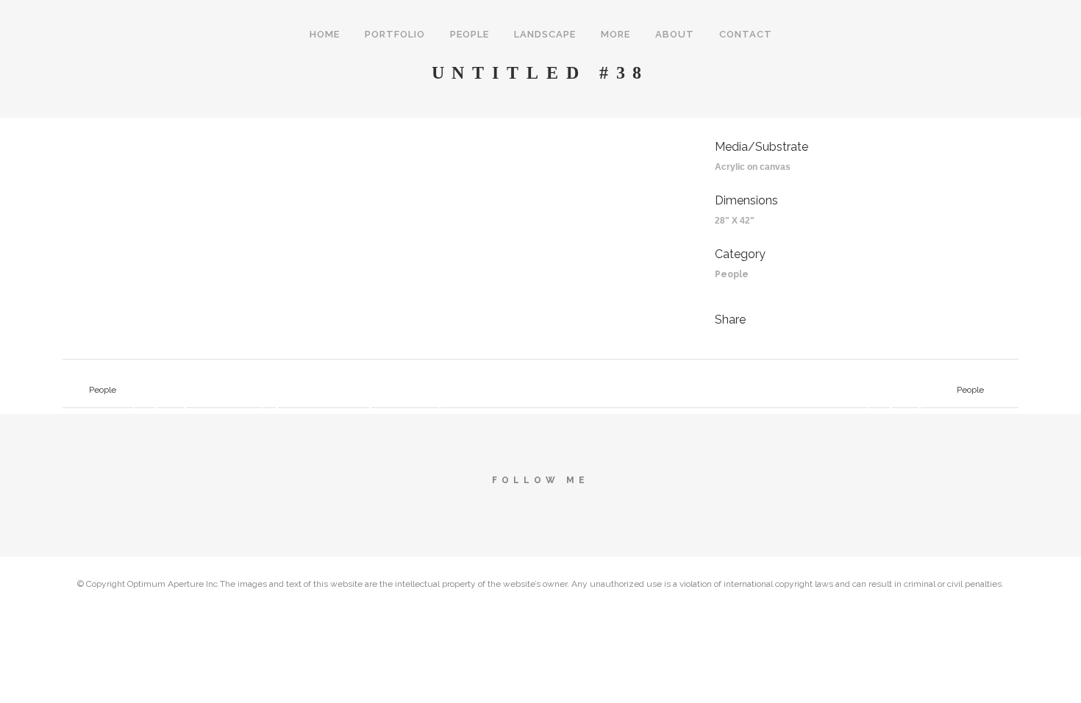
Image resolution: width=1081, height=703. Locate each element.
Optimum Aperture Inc (172, 584)
